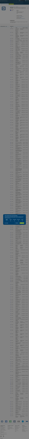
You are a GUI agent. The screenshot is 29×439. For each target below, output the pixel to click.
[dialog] (14, 219)
